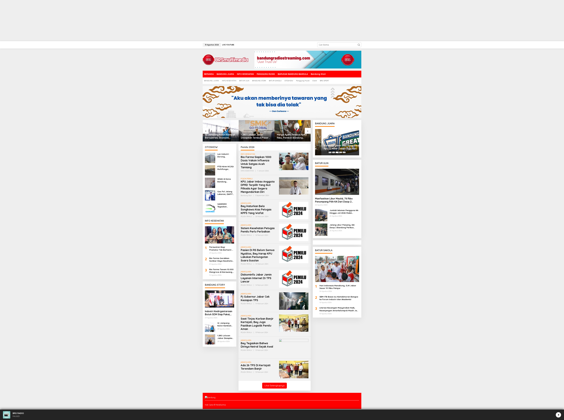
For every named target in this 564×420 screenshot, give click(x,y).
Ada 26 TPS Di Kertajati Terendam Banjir (255, 367)
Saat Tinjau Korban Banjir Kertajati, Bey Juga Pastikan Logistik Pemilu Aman (257, 324)
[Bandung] (225, 59)
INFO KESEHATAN (248, 154)
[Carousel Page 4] (340, 152)
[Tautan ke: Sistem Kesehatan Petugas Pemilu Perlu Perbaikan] (293, 232)
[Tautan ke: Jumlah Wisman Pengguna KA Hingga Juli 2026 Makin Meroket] (321, 215)
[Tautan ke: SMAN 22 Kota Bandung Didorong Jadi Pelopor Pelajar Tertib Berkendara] (210, 182)
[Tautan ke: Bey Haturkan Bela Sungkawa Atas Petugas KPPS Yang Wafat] (293, 210)
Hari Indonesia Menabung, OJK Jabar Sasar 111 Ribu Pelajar (337, 286)
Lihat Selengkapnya (274, 385)
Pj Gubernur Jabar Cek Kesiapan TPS (255, 298)
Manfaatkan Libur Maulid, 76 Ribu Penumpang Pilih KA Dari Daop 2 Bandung (334, 200)
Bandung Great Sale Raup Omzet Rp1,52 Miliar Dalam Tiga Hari (336, 147)
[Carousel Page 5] (344, 152)
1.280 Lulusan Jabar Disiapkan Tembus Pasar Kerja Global (254, 136)
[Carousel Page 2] (333, 152)
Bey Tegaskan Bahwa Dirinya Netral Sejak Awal (257, 345)
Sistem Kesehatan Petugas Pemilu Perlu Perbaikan (258, 229)
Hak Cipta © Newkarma (215, 404)
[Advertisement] (88, 20)
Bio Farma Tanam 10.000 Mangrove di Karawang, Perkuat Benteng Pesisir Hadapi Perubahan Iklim (221, 270)
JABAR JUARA (246, 203)
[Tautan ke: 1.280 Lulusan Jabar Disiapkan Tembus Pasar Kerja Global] (257, 130)
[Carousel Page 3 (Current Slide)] (337, 152)
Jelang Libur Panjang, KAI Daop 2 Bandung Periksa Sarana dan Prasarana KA (342, 226)
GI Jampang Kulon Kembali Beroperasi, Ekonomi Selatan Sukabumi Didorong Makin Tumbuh (220, 136)
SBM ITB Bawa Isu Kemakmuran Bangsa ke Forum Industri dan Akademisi (338, 298)
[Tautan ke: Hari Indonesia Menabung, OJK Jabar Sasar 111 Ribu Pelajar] (337, 269)
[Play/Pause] (558, 415)
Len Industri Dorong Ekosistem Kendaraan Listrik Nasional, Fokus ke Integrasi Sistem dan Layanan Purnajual (225, 155)
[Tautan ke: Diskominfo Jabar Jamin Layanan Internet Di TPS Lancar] (293, 278)
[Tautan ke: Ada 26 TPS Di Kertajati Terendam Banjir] (293, 369)
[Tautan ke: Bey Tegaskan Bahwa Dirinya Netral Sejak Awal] (293, 347)
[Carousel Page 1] (330, 152)
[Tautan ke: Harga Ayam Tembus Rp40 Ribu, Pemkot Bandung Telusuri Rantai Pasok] (293, 130)
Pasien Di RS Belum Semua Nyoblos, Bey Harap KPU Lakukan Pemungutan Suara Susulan (257, 255)
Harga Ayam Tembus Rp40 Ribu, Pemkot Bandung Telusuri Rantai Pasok (292, 136)
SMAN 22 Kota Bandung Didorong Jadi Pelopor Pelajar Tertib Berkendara (225, 180)
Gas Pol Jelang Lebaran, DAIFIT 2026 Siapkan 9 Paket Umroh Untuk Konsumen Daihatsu (225, 192)
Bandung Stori (246, 195)
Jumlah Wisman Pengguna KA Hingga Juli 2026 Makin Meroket (344, 211)
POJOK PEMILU (247, 178)
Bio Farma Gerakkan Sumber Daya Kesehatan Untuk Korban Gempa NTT (221, 259)
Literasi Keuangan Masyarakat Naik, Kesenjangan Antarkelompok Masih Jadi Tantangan (339, 309)
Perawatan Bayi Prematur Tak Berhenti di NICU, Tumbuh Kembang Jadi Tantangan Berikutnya (221, 248)
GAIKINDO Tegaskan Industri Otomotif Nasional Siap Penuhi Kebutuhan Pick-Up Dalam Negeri (225, 205)
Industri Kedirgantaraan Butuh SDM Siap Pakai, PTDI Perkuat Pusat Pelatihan (218, 313)
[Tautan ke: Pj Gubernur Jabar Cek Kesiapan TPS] (293, 300)
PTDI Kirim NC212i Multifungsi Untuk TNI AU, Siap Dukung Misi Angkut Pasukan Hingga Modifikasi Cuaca (225, 167)
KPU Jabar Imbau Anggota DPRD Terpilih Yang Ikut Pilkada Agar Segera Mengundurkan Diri (258, 187)
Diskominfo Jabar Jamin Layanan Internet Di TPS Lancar (256, 278)
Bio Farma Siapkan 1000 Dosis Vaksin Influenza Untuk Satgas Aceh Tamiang (256, 162)
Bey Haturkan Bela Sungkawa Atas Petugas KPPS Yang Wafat (256, 209)
